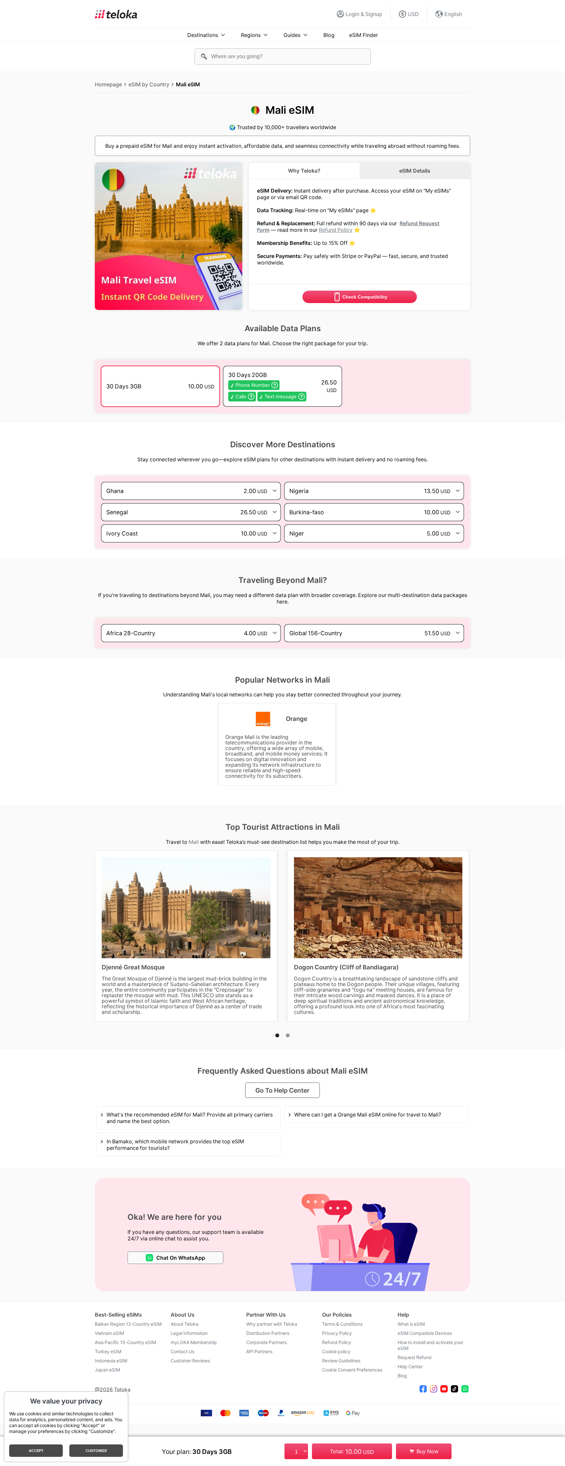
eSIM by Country (148, 84)
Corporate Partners (266, 1342)
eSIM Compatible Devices (425, 1333)
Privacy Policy (337, 1333)
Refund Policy (335, 230)
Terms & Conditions (342, 1324)
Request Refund (415, 1357)
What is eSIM (411, 1324)
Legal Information (189, 1333)
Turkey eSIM (108, 1352)
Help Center (410, 1367)
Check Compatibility (364, 296)
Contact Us (182, 1352)
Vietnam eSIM (109, 1333)
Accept (36, 1451)
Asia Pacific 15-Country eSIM (125, 1342)
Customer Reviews (190, 1361)
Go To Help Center (282, 1090)
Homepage (108, 84)
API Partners (259, 1352)
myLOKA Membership (194, 1342)
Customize (96, 1451)
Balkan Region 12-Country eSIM (128, 1324)
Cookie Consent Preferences (352, 1370)
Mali (194, 842)
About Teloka (184, 1324)
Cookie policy (336, 1352)
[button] (277, 1035)
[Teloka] (116, 14)
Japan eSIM (107, 1370)
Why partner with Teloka (271, 1324)
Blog (328, 35)
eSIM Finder (363, 35)
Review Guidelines (341, 1361)
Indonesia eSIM (111, 1361)
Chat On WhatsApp (180, 1257)
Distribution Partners (267, 1333)
